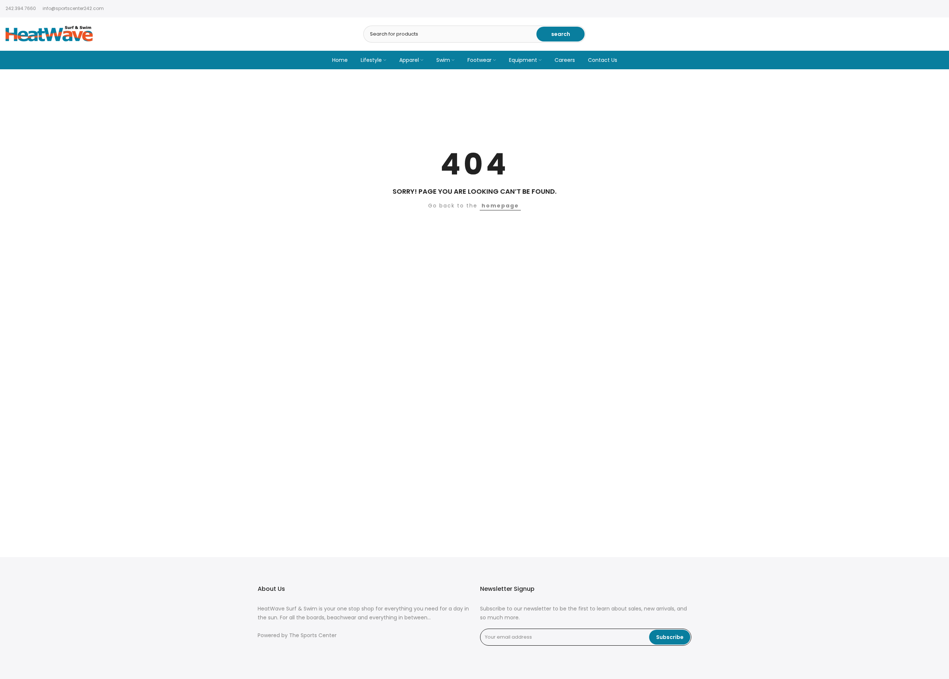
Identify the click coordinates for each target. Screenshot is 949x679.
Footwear (479, 60)
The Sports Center (313, 635)
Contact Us (602, 60)
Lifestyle (371, 60)
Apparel (409, 60)
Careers (565, 60)
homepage (500, 205)
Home (340, 60)
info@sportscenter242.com (73, 8)
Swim (443, 60)
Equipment (523, 60)
